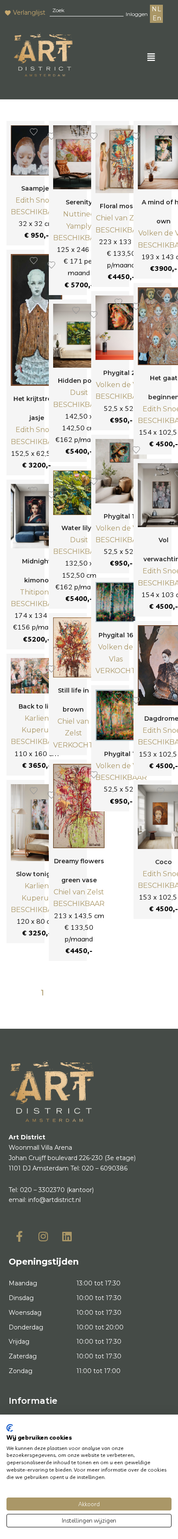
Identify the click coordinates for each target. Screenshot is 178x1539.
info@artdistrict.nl (54, 1200)
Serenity (79, 202)
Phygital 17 (121, 754)
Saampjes (36, 188)
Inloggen (137, 14)
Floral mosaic (121, 206)
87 (111, 993)
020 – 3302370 (42, 1190)
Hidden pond (79, 381)
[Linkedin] (67, 1236)
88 (124, 993)
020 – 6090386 (104, 1168)
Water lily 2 (79, 528)
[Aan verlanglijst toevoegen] (33, 131)
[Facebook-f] (19, 1236)
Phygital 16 (116, 635)
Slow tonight (36, 874)
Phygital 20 (121, 373)
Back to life (37, 706)
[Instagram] (43, 1236)
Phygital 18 (121, 516)
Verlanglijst (29, 12)
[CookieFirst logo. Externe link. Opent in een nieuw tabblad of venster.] (9, 1428)
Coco (163, 862)
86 (98, 993)
